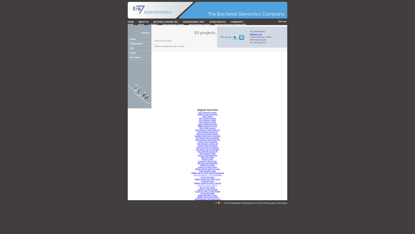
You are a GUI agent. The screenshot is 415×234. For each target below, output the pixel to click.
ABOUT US (143, 21)
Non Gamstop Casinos (173, 24)
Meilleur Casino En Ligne (207, 126)
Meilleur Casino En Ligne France (207, 179)
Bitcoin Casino (207, 159)
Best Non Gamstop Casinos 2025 (230, 24)
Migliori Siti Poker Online (207, 195)
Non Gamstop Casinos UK (207, 144)
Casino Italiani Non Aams (207, 124)
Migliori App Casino (207, 165)
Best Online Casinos (208, 128)
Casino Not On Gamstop (207, 142)
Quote (133, 39)
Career (133, 52)
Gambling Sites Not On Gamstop (207, 136)
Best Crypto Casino (207, 187)
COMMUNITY (237, 21)
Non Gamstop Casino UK (208, 132)
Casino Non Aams (208, 177)
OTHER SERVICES (217, 21)
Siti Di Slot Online (207, 157)
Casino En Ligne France (207, 167)
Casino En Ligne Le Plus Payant (207, 191)
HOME (131, 21)
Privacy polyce (270, 203)
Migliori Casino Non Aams (208, 114)
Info (132, 48)
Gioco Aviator (207, 116)
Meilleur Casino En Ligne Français (207, 183)
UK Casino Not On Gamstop (207, 148)
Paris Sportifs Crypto (207, 171)
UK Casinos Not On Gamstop (207, 138)
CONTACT (153, 24)
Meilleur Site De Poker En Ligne (207, 169)
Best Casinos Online (208, 153)
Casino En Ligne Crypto (207, 161)
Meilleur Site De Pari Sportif (207, 197)
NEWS (131, 24)
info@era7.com (256, 34)
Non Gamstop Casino (207, 118)
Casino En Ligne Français (207, 189)
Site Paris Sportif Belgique (207, 163)
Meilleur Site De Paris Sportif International (207, 173)
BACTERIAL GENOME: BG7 (165, 21)
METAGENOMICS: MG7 (193, 21)
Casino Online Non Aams (207, 146)
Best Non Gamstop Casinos (207, 134)
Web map (282, 21)
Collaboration (136, 43)
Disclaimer (282, 203)
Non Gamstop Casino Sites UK (207, 130)
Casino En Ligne (207, 181)
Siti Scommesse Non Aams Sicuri (208, 199)
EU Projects (135, 57)
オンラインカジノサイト (207, 185)
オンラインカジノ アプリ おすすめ (207, 175)
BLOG (141, 24)
